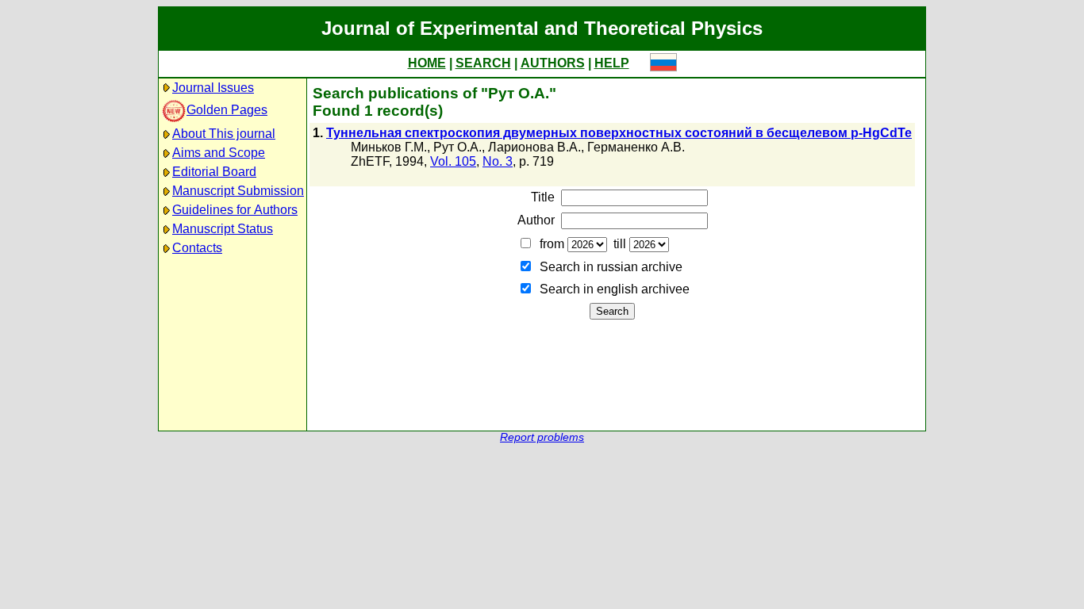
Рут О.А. (457, 147)
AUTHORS (553, 63)
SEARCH (483, 63)
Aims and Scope (218, 152)
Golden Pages (226, 110)
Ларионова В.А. (534, 147)
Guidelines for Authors (235, 209)
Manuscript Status (222, 229)
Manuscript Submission (238, 190)
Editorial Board (214, 171)
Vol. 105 (453, 161)
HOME (427, 63)
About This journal (223, 133)
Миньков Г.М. (389, 147)
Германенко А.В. (636, 147)
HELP (611, 63)
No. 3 (497, 161)
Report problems (542, 437)
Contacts (197, 248)
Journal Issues (213, 87)
